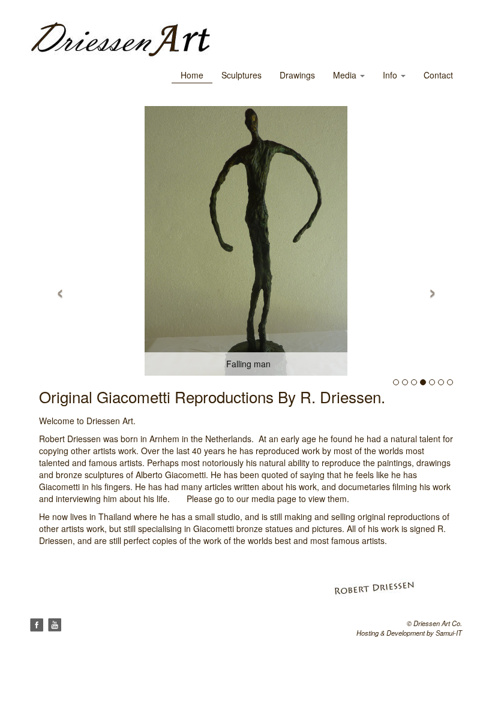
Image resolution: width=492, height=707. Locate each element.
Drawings (297, 75)
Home (192, 75)
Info (391, 75)
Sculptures (241, 75)
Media (346, 75)
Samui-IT (449, 632)
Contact (438, 75)
